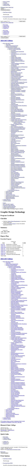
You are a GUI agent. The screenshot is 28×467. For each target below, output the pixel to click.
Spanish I (13, 179)
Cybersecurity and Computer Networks (19, 82)
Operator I (13, 159)
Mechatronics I (14, 146)
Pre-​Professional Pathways (13, 190)
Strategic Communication (16, 183)
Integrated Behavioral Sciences (17, 135)
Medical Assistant (14, 149)
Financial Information (10, 197)
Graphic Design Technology (17, 120)
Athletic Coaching (14, 68)
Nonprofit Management (16, 154)
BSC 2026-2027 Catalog (8, 204)
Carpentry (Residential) (16, 75)
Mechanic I (13, 144)
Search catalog (4, 21)
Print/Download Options (5, 10)
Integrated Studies (14, 136)
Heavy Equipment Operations (17, 126)
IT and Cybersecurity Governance (18, 137)
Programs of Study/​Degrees (11, 46)
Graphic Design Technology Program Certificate (19, 122)
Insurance (13, 133)
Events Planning (14, 106)
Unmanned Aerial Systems (16, 186)
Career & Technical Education (9, 206)
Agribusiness (13, 52)
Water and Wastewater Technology (18, 187)
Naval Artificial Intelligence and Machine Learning (17, 153)
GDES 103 (3, 245)
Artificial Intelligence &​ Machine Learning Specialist (17, 64)
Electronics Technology (16, 98)
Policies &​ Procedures (10, 198)
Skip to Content (6, 1)
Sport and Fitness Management (17, 181)
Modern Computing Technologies (18, 151)
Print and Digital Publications (17, 170)
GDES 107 (3, 248)
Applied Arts (13, 56)
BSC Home (5, 24)
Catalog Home (6, 4)
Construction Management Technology (19, 79)
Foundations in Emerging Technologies (19, 115)
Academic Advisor (11, 223)
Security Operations (15, 176)
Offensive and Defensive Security (18, 158)
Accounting (13, 50)
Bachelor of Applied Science (14, 48)
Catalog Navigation (4, 37)
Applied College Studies (16, 57)
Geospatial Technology (15, 118)
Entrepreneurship (14, 104)
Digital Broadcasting (15, 85)
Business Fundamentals (16, 73)
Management (13, 142)
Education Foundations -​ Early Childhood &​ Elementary (17, 88)
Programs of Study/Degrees (8, 205)
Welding (12, 189)
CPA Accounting (14, 80)
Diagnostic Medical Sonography (17, 83)
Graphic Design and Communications (18, 119)
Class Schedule (9, 193)
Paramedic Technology (15, 160)
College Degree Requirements (12, 45)
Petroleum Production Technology (18, 165)
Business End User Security (16, 72)
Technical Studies (14, 185)
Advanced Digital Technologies (17, 51)
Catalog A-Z (5, 441)
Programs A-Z (6, 27)
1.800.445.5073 (11, 430)
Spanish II (13, 180)
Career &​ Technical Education (14, 49)
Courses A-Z (5, 28)
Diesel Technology (15, 84)
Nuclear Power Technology (16, 156)
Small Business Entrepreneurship (17, 177)
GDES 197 (3, 254)
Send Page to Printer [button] (7, 12)
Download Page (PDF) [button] (8, 16)
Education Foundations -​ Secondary (18, 90)
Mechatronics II (14, 147)
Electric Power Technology (16, 93)
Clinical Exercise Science (16, 77)
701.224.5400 (3, 430)
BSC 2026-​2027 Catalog (8, 43)
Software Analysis (14, 178)
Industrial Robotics (15, 130)
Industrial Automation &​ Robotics (18, 129)
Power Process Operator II (16, 167)
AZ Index (5, 2)
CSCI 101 (3, 244)
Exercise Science (14, 107)
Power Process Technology (16, 169)
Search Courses (9, 192)
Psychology (13, 171)
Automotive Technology (16, 70)
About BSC (8, 44)
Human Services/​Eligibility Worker (18, 127)
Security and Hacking (15, 174)
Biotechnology (14, 71)
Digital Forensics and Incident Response (19, 86)
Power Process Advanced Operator (18, 166)
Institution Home (6, 5)
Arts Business (14, 65)
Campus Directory (7, 199)
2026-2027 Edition (7, 40)
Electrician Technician (15, 97)
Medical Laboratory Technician (17, 150)
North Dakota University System (13, 449)
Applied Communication (16, 58)
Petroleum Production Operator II (18, 164)
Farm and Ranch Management (17, 110)
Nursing (12, 157)
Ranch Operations (14, 172)
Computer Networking (15, 78)
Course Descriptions (10, 191)
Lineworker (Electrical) (16, 140)
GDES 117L (3, 253)
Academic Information (10, 194)
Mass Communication (15, 143)
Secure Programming (15, 173)
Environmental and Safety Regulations (19, 105)
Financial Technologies (15, 113)
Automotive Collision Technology (18, 69)
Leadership (13, 139)
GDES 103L (3, 247)
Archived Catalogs (7, 200)
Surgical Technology (15, 184)
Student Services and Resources (12, 196)
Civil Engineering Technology (17, 76)
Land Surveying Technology (17, 138)
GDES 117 (3, 251)
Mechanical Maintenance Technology (18, 145)
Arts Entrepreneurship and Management (19, 66)
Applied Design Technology (17, 59)
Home (4, 202)
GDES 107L (3, 250)
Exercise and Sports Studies (16, 109)
